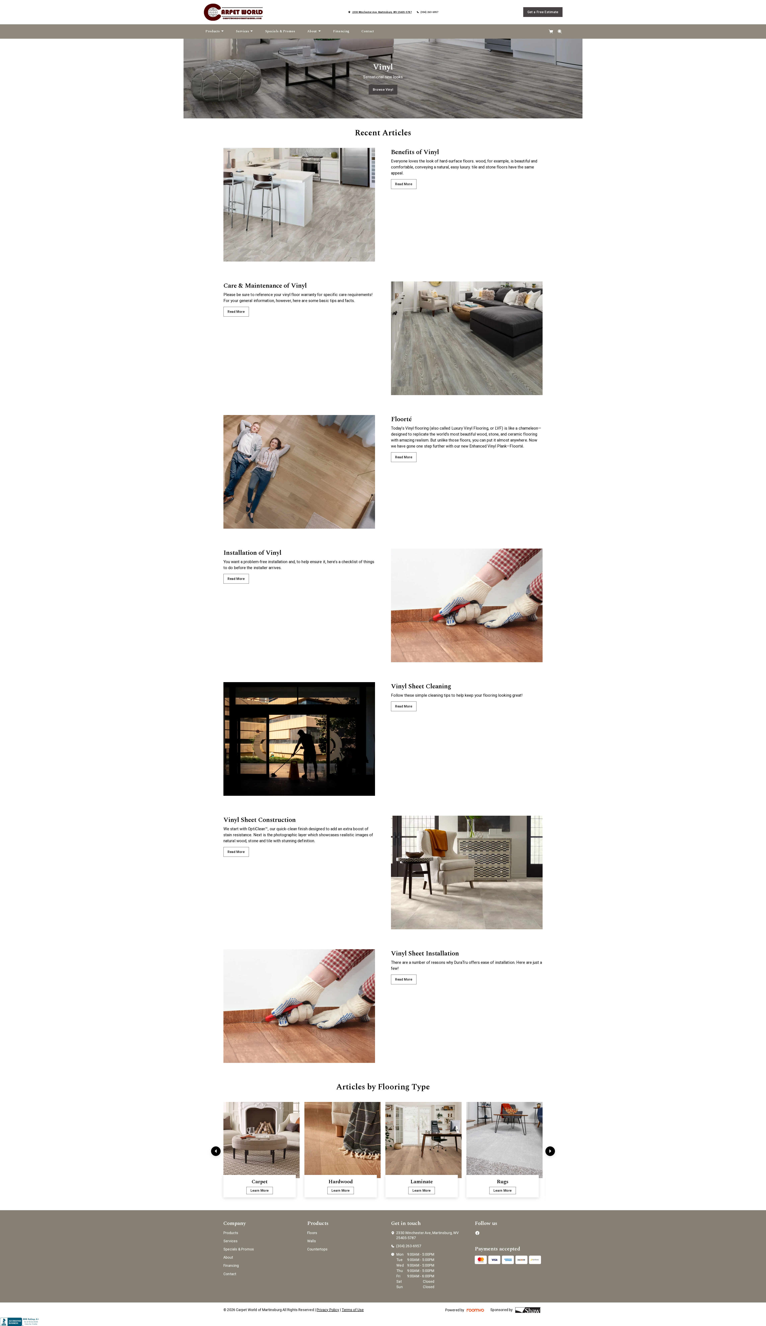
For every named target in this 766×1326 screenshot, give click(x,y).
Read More (403, 184)
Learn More (260, 1190)
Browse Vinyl (383, 89)
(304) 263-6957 (429, 12)
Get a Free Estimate (542, 12)
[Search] (560, 31)
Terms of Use (353, 1310)
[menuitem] (214, 31)
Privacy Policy (328, 1310)
